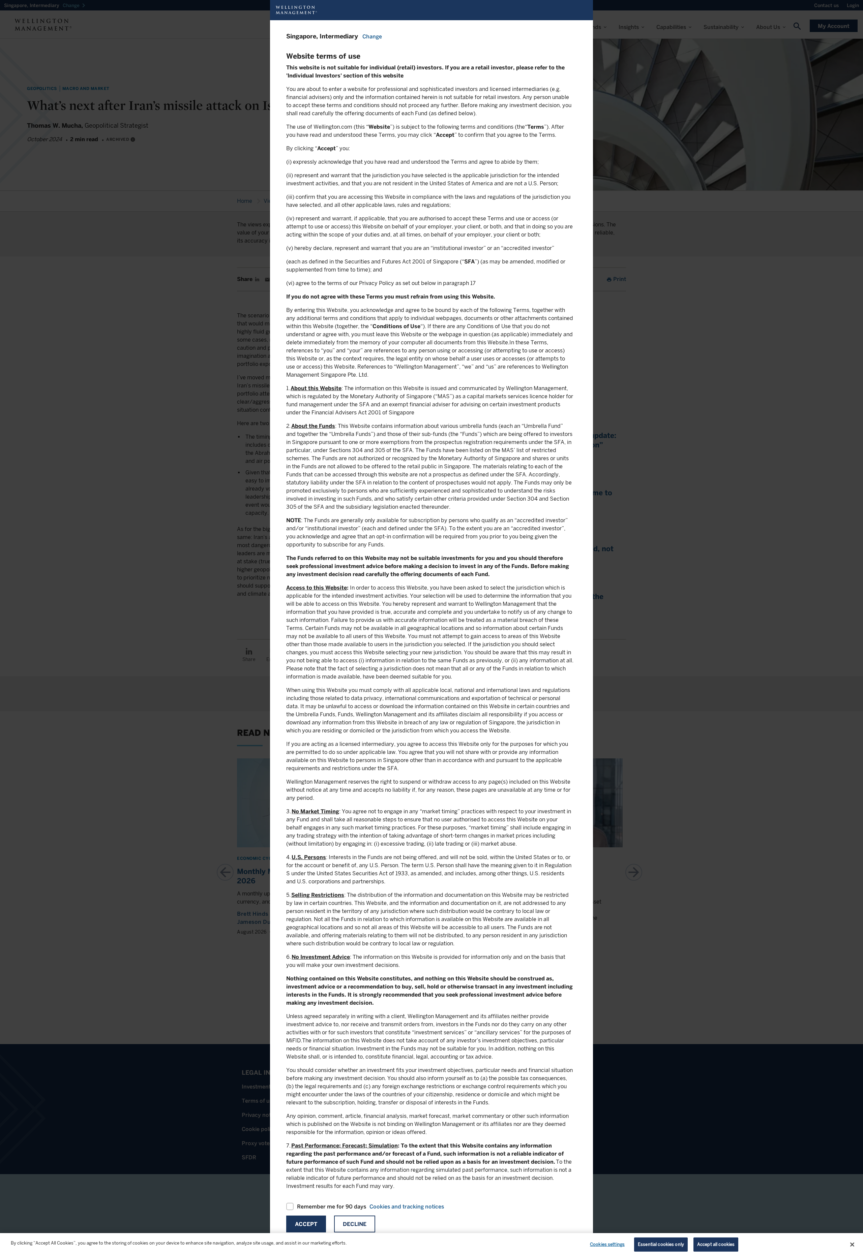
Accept (306, 1224)
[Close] (852, 1244)
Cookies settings (607, 1244)
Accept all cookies (716, 1244)
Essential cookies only (661, 1244)
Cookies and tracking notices (406, 1206)
